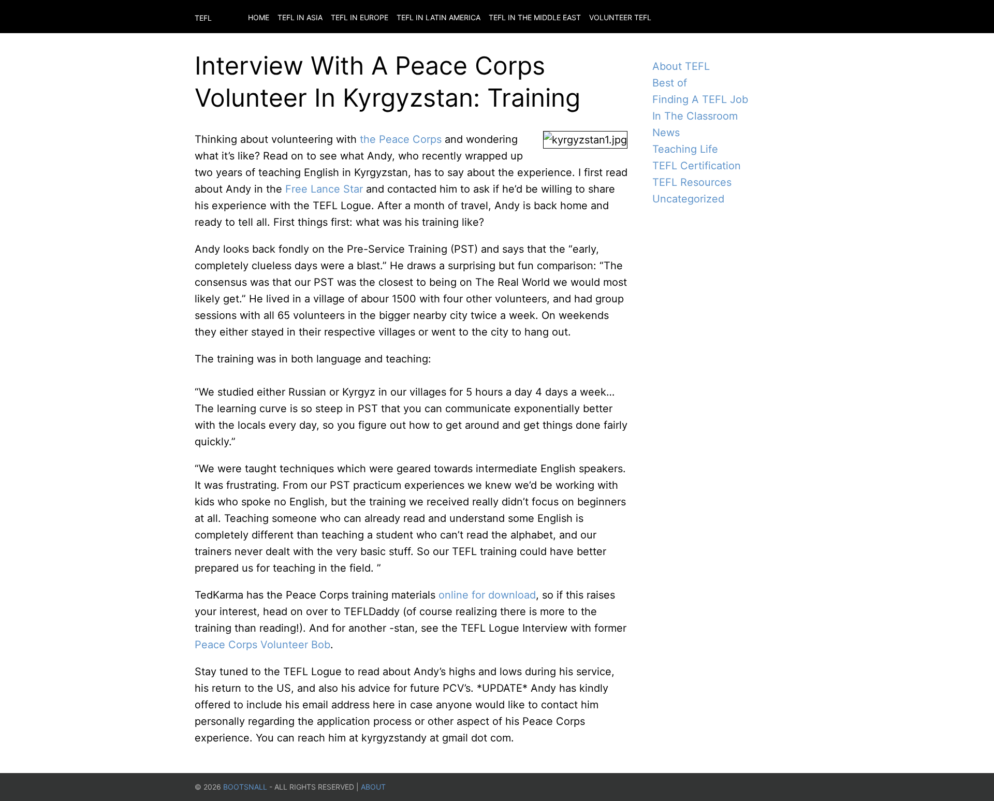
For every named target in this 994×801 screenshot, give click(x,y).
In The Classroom (695, 116)
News (666, 132)
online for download (487, 595)
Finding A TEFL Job (700, 99)
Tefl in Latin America (438, 17)
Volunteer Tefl (620, 17)
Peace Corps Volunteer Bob (262, 644)
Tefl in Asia (300, 17)
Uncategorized (688, 199)
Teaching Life (685, 149)
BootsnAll (245, 786)
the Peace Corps (401, 139)
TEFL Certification (696, 165)
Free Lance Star (324, 189)
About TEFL (681, 66)
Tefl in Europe (359, 17)
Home (258, 17)
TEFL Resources (692, 182)
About (373, 786)
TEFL (203, 17)
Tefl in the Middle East (535, 17)
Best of (669, 83)
